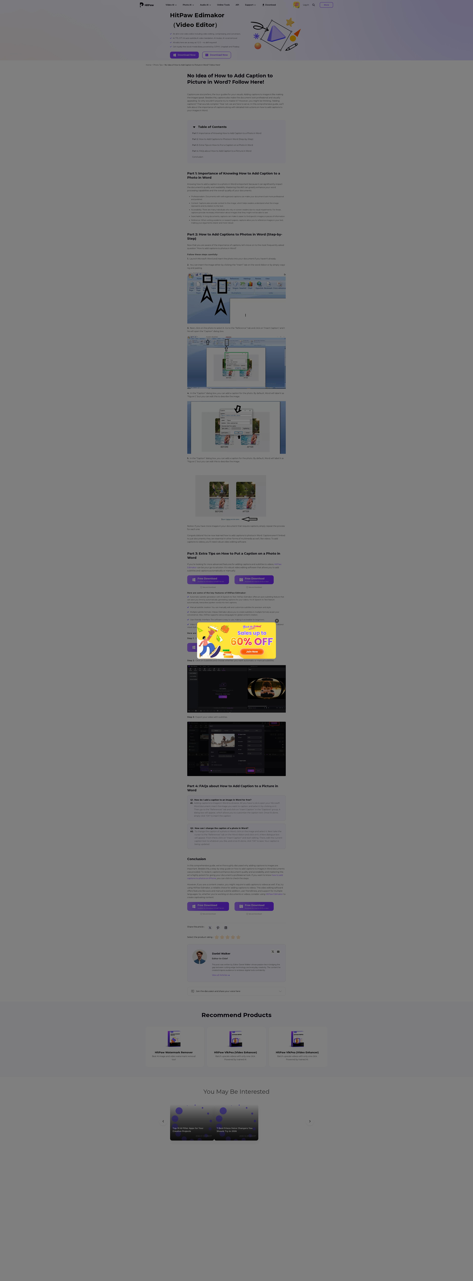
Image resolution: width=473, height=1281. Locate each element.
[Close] (277, 621)
